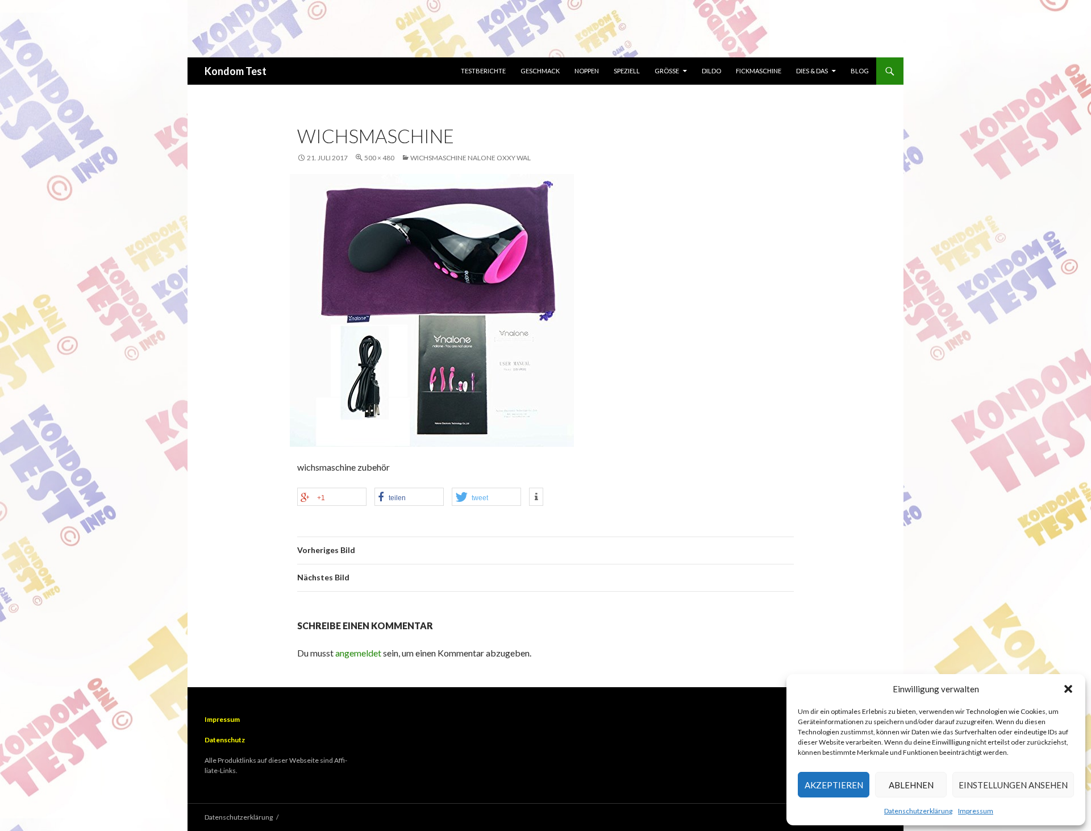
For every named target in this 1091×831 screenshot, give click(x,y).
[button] (1068, 689)
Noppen (586, 70)
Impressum (975, 811)
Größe (667, 70)
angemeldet (358, 652)
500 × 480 (379, 157)
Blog (860, 70)
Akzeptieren (834, 785)
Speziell (627, 70)
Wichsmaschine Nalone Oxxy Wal (470, 157)
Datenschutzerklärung (918, 811)
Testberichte (483, 70)
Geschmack (540, 70)
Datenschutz (225, 740)
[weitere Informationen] (536, 496)
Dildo (711, 70)
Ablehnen (911, 785)
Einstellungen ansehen (1013, 785)
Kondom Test (235, 71)
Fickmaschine (758, 70)
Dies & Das (812, 70)
